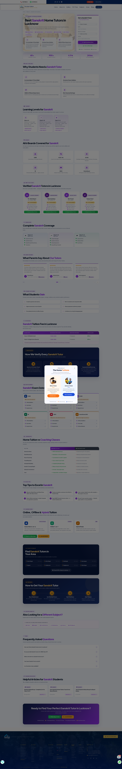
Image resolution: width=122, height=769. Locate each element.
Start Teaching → (69, 394)
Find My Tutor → (53, 395)
